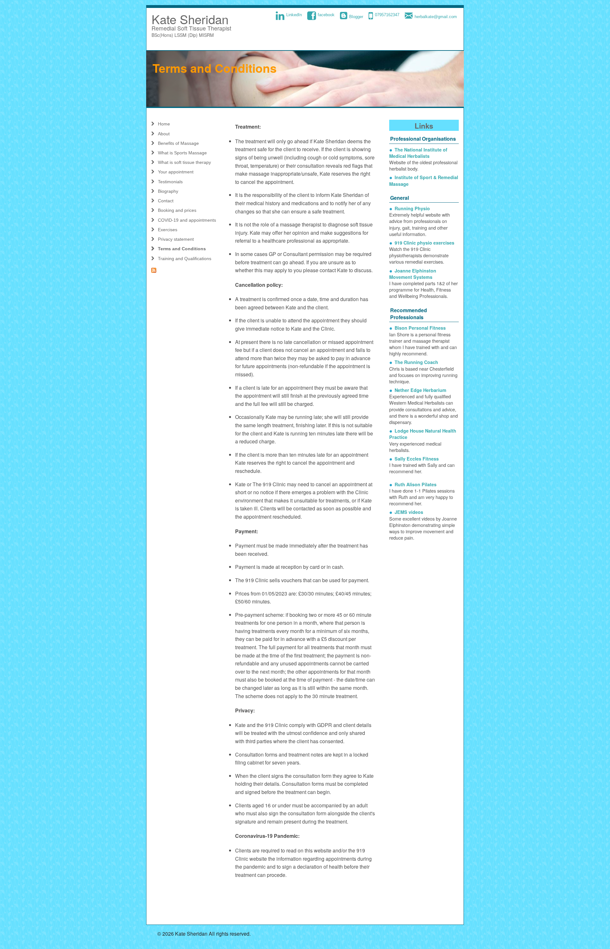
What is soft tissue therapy (184, 162)
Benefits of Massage (178, 143)
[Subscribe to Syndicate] (186, 270)
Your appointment (175, 171)
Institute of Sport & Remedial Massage (423, 180)
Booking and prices (177, 210)
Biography (168, 191)
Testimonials (170, 181)
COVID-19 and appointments (187, 220)
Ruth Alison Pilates (416, 484)
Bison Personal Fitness (420, 328)
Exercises (167, 229)
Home (164, 123)
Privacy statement (176, 239)
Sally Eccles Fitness (417, 458)
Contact (165, 200)
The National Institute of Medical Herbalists (418, 152)
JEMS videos (409, 512)
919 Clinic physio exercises (424, 242)
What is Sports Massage (182, 152)
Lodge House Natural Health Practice (422, 433)
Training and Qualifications (184, 258)
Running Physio (412, 208)
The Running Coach (416, 362)
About (164, 133)
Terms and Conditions (182, 248)
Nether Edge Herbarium (420, 390)
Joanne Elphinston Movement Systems (412, 273)
